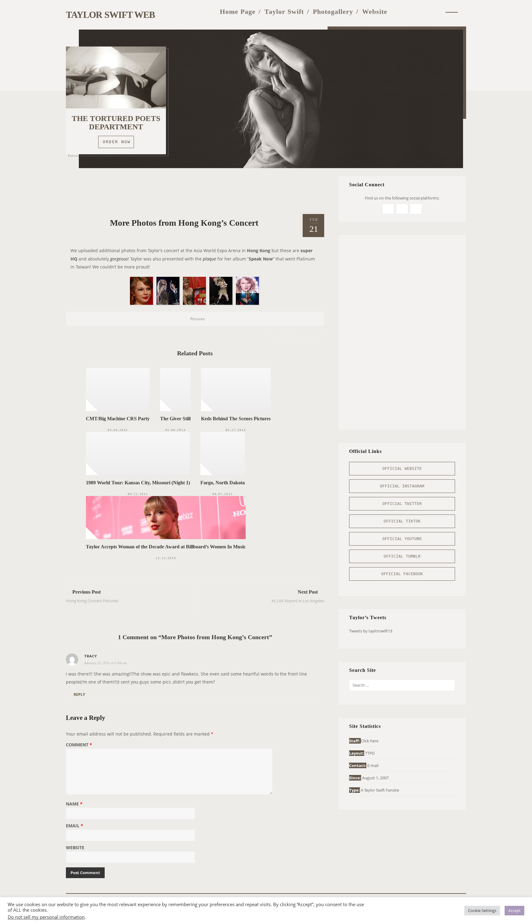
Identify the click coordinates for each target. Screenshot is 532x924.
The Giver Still (175, 418)
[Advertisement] (195, 190)
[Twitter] (399, 11)
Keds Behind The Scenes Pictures (236, 418)
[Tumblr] (423, 11)
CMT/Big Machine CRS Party (118, 418)
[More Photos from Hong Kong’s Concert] (276, 333)
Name (74, 804)
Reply (79, 694)
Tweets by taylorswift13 (370, 631)
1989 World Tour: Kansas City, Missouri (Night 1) (138, 482)
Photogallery (333, 11)
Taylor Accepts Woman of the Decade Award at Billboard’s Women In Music (166, 546)
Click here (369, 741)
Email (74, 826)
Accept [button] (514, 910)
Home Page (238, 11)
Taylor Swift (284, 11)
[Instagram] (411, 11)
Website (374, 11)
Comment (79, 745)
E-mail (372, 765)
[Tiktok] (436, 11)
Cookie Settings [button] (482, 910)
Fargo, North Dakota (222, 482)
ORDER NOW (117, 141)
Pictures (197, 319)
